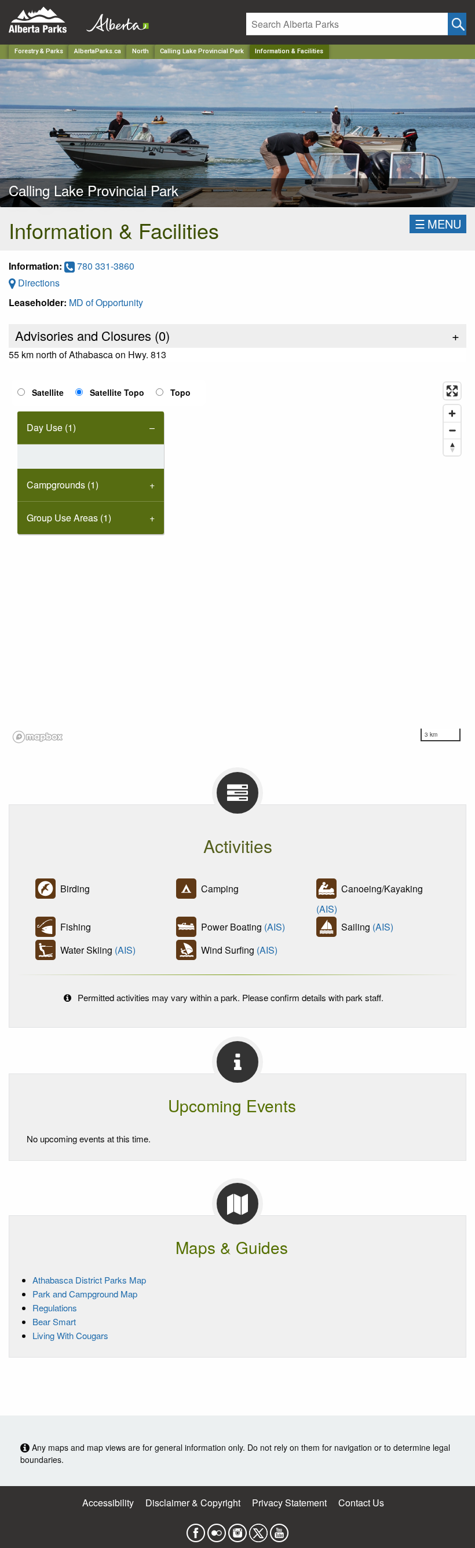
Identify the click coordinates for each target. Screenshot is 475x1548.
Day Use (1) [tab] (51, 427)
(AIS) (326, 908)
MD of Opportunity (106, 302)
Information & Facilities (289, 51)
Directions (38, 282)
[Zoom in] (452, 413)
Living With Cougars (70, 1335)
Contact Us (361, 1502)
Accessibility (108, 1502)
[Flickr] (216, 1529)
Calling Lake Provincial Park (202, 51)
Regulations (54, 1307)
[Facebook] (196, 1529)
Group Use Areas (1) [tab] (69, 517)
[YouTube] (279, 1529)
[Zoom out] (452, 430)
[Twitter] (258, 1529)
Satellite (48, 392)
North (140, 51)
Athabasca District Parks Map (89, 1280)
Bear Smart (54, 1321)
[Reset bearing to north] (452, 447)
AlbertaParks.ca (97, 51)
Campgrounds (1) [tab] (62, 484)
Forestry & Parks (38, 51)
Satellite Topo (117, 392)
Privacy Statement (289, 1502)
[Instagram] (237, 1529)
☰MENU (438, 223)
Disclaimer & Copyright (192, 1502)
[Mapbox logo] (37, 737)
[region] (237, 562)
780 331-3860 (104, 266)
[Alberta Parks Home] (45, 20)
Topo (180, 392)
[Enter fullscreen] (452, 391)
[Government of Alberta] (114, 20)
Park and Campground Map (84, 1294)
